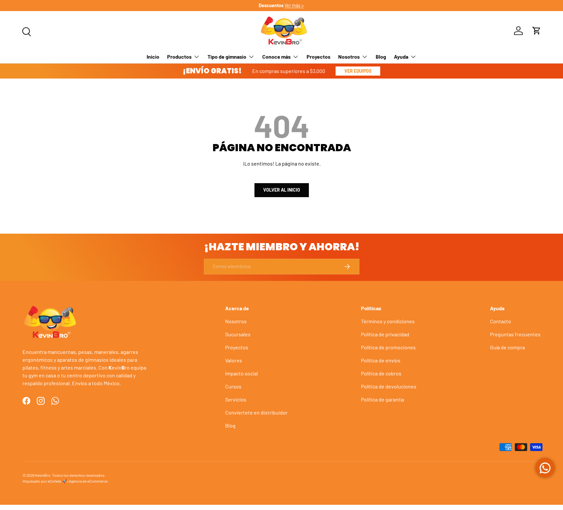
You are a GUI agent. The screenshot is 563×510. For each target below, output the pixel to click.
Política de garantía (382, 399)
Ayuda (401, 56)
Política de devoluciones (388, 386)
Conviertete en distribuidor (256, 412)
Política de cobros (381, 373)
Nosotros (349, 56)
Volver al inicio (281, 190)
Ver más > (294, 5)
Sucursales (238, 334)
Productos (179, 56)
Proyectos (318, 56)
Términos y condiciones (388, 321)
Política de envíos (380, 360)
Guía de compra (507, 347)
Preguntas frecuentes (515, 334)
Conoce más (276, 56)
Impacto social (241, 373)
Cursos (233, 386)
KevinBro (43, 475)
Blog (381, 56)
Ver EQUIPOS (357, 71)
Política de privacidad (385, 334)
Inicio (153, 56)
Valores (233, 360)
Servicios (235, 399)
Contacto (500, 321)
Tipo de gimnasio (227, 56)
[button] (536, 30)
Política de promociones (388, 347)
